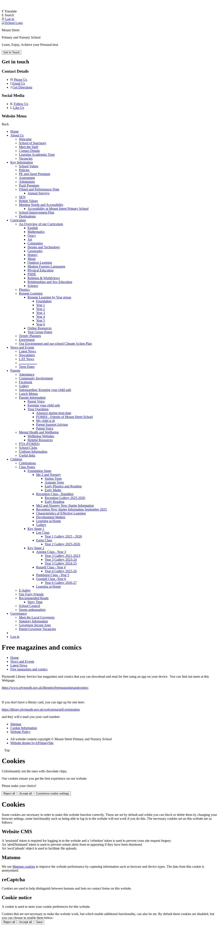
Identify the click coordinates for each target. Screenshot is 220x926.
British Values (28, 201)
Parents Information (32, 397)
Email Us (18, 83)
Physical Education (40, 270)
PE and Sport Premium (34, 174)
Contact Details (29, 151)
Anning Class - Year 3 (51, 552)
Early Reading (54, 501)
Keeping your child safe (44, 405)
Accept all (25, 793)
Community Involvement (36, 378)
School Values (28, 166)
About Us (17, 135)
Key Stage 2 (36, 548)
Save (39, 922)
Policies (24, 170)
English (33, 228)
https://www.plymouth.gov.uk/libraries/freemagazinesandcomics (45, 687)
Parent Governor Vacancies (37, 629)
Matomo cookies (23, 866)
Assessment (27, 178)
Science (33, 286)
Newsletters (27, 355)
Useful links (27, 455)
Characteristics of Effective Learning (61, 513)
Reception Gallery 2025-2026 (65, 498)
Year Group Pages (40, 332)
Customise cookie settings (52, 793)
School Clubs (28, 448)
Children (16, 459)
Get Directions (22, 87)
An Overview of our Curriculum (41, 224)
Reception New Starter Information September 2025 (71, 509)
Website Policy (20, 732)
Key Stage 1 (36, 528)
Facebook (25, 382)
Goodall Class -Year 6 (51, 579)
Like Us (18, 107)
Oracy (32, 235)
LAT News (26, 359)
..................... (28, 363)
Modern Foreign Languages (46, 266)
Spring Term (53, 478)
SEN (22, 197)
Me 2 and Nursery (48, 474)
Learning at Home (48, 521)
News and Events (22, 347)
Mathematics (36, 232)
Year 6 (40, 324)
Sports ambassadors (32, 609)
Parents (15, 370)
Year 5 (40, 320)
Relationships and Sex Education (50, 282)
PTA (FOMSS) (29, 444)
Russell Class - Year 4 (51, 567)
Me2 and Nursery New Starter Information (65, 505)
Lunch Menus (28, 394)
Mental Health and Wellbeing (39, 432)
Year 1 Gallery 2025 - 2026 (63, 536)
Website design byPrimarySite (31, 743)
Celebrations (27, 463)
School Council (29, 606)
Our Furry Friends (31, 594)
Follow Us (21, 104)
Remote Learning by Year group (49, 297)
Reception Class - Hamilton (54, 494)
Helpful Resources (40, 440)
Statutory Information (33, 621)
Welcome (25, 139)
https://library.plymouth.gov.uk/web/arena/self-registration (41, 709)
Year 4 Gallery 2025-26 (61, 571)
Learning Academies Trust (37, 154)
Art (30, 239)
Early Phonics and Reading (63, 486)
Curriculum (18, 220)
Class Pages (27, 467)
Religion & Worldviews (44, 278)
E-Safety (25, 590)
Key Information (21, 162)
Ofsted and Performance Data (39, 189)
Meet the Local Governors (37, 617)
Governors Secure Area (35, 625)
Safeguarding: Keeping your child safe (45, 390)
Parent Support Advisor (52, 424)
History (33, 255)
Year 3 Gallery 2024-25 (61, 563)
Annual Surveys (38, 193)
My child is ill (45, 421)
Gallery (24, 386)
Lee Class (42, 532)
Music (32, 259)
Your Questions (38, 409)
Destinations (27, 216)
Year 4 (40, 316)
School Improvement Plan (36, 212)
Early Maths (53, 490)
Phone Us (20, 79)
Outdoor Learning (40, 262)
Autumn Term (54, 482)
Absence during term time (53, 413)
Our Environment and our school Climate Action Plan (55, 343)
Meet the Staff (28, 147)
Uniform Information (33, 451)
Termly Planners (30, 336)
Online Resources (40, 328)
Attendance (26, 374)
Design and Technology (44, 247)
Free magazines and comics (28, 669)
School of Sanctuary (32, 143)
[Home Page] (12, 23)
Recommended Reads (34, 598)
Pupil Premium (29, 185)
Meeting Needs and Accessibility (41, 205)
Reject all (9, 793)
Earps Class (44, 540)
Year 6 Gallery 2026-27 (61, 582)
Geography (35, 251)
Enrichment (27, 340)
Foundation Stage (39, 471)
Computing (35, 243)
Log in (9, 19)
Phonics (24, 289)
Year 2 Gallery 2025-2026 (62, 544)
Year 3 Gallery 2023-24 (61, 559)
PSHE (32, 274)
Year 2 (40, 309)
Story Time (35, 602)
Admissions (27, 181)
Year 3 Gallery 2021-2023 (62, 555)
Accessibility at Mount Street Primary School (58, 208)
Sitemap (15, 724)
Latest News (27, 351)
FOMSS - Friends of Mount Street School (64, 417)
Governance (18, 613)
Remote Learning (31, 293)
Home (14, 131)
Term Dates (27, 367)
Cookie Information (23, 728)
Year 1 (40, 305)
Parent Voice (36, 401)
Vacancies (25, 158)
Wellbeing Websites (41, 436)
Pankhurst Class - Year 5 (52, 575)
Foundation (44, 301)
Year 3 (40, 313)
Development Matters (50, 517)
